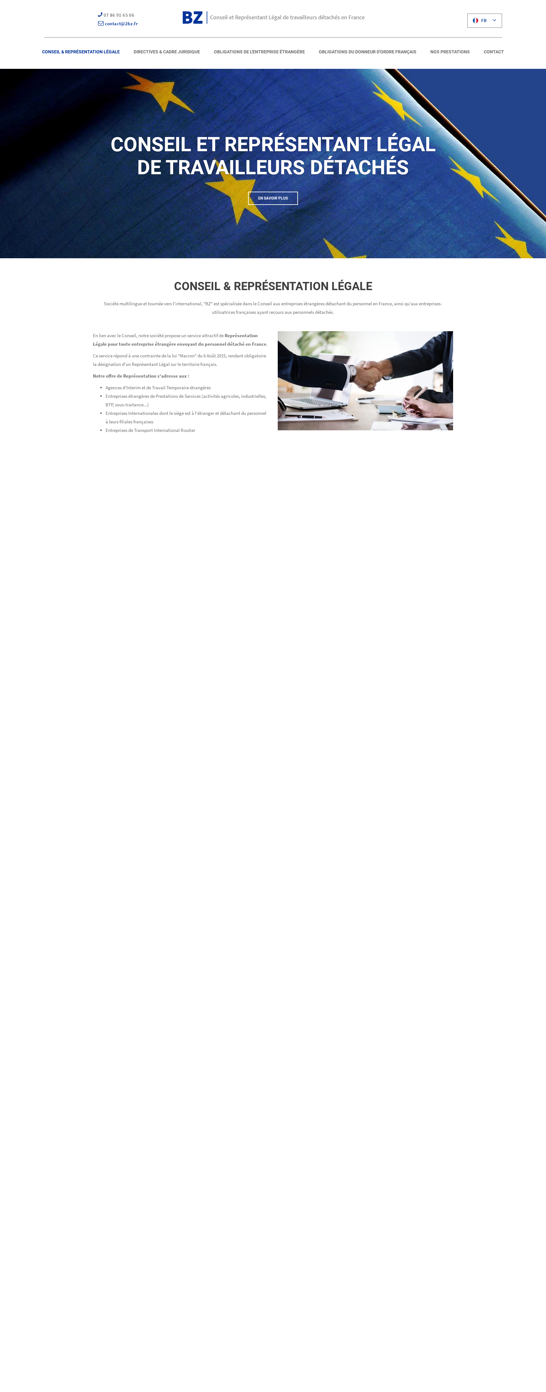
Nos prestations (450, 51)
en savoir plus (273, 198)
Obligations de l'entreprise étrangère (259, 51)
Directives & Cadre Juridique (167, 51)
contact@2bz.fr (121, 24)
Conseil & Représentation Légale (81, 51)
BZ (192, 17)
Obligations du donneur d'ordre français (367, 51)
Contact (494, 51)
